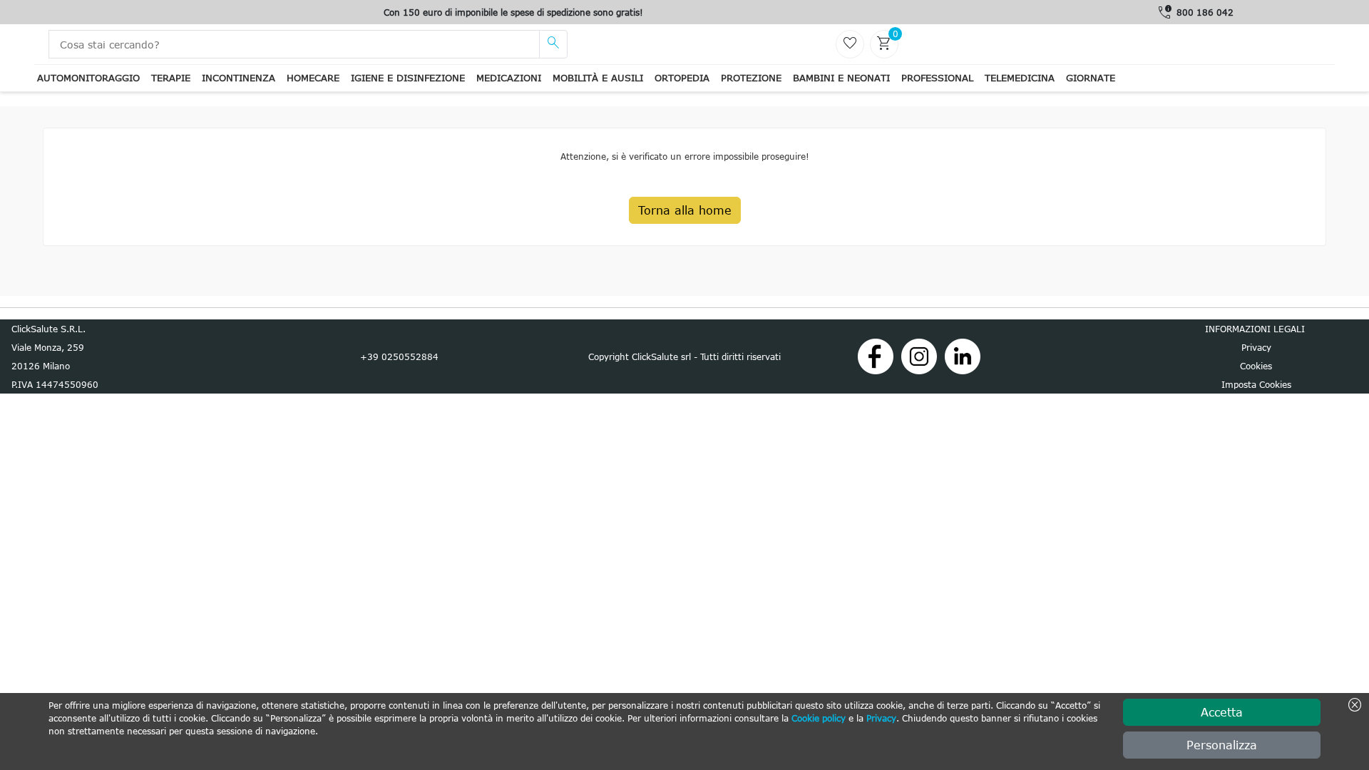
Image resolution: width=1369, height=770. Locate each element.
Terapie (170, 77)
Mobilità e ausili (598, 77)
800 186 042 (1205, 12)
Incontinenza (238, 77)
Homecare (313, 77)
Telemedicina (1020, 77)
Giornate (1090, 77)
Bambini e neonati (841, 77)
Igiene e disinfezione (408, 77)
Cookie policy (818, 718)
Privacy (881, 718)
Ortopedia (682, 77)
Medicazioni (508, 77)
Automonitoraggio (88, 77)
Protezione (751, 77)
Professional (937, 77)
